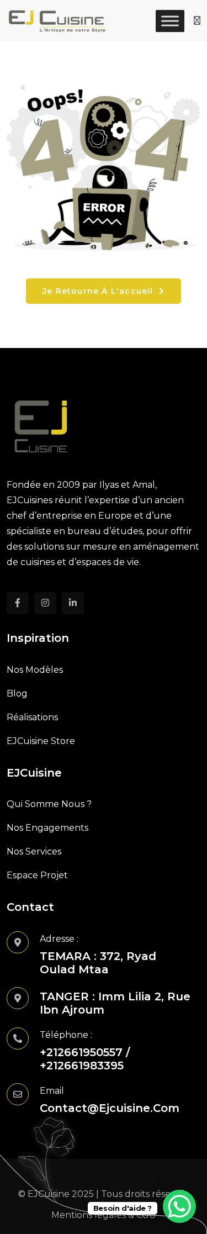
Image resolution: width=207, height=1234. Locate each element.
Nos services (34, 851)
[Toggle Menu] (170, 20)
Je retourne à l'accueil (99, 291)
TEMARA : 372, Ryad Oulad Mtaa (98, 963)
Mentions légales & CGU (103, 1215)
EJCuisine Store (41, 741)
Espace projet (37, 875)
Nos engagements (47, 827)
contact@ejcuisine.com (109, 1108)
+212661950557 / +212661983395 (85, 1059)
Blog (17, 693)
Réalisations (32, 717)
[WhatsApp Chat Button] (179, 1206)
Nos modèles (35, 670)
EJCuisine (49, 1194)
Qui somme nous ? (49, 804)
